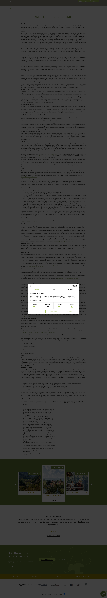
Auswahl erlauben (53, 311)
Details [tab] (53, 289)
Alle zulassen (69, 311)
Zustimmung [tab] (36, 289)
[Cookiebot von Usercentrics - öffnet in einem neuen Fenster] (72, 286)
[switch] (47, 306)
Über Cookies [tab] (70, 289)
